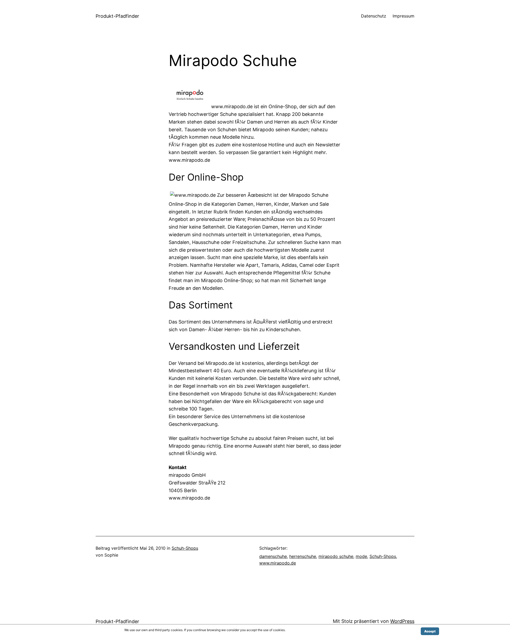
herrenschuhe (302, 556)
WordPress (402, 621)
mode (361, 556)
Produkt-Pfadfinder (117, 16)
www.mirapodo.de (277, 563)
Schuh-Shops (185, 548)
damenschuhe (273, 556)
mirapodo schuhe (335, 556)
